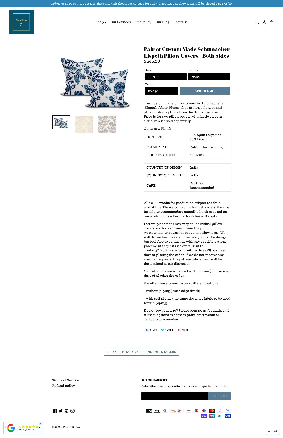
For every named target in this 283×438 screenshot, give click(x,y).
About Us (180, 22)
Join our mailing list (154, 379)
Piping (193, 70)
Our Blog (162, 22)
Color (149, 84)
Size (148, 70)
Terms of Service (65, 380)
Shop (99, 22)
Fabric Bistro (71, 426)
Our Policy (143, 22)
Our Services (120, 22)
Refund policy (63, 386)
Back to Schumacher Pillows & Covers (144, 352)
